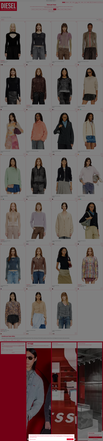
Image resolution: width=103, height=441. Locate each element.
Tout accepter (70, 439)
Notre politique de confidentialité (69, 436)
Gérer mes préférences (60, 436)
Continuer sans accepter (32, 439)
